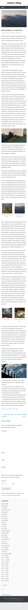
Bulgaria (3, 505)
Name (3, 452)
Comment (4, 431)
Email (3, 460)
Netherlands (4, 530)
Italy (2, 522)
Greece (3, 520)
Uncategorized (5, 553)
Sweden (3, 543)
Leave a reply (15, 408)
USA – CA (4, 557)
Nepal (3, 528)
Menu (2, 7)
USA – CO (4, 560)
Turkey (3, 551)
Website (3, 467)
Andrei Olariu (18, 32)
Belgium (3, 503)
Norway (3, 535)
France (3, 516)
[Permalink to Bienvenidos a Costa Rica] (14, 18)
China (3, 508)
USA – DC (4, 562)
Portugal (3, 537)
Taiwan (3, 547)
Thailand (3, 549)
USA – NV (4, 568)
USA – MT (4, 566)
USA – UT (4, 576)
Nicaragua (4, 533)
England (3, 512)
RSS (2, 590)
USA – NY (4, 570)
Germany (3, 518)
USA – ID (3, 564)
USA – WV (4, 578)
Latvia (3, 526)
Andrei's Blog (14, 3)
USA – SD (4, 574)
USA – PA (3, 572)
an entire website (15, 115)
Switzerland (4, 545)
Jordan (3, 524)
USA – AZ (3, 555)
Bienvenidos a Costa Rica (11, 30)
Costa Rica (8, 408)
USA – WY (4, 580)
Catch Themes (19, 600)
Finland (3, 514)
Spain (2, 541)
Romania (3, 539)
